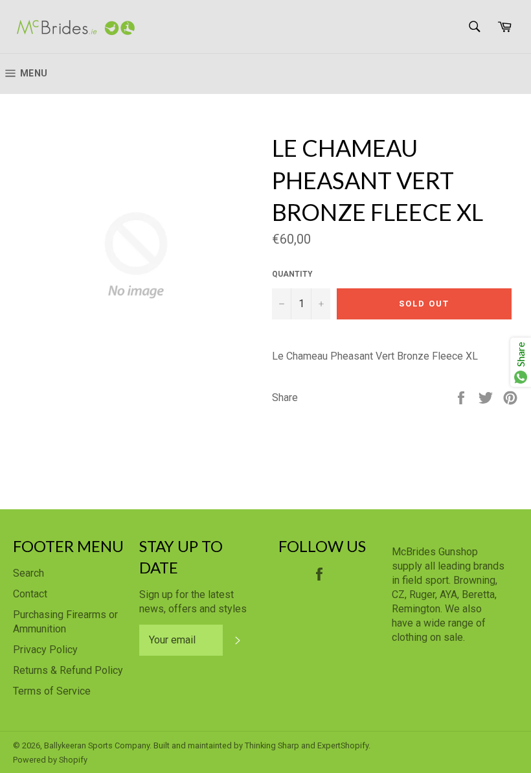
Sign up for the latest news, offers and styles (193, 601)
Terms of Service (52, 691)
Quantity (292, 274)
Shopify (73, 760)
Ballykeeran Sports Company (97, 745)
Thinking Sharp (272, 745)
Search (28, 573)
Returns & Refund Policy (68, 670)
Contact (30, 594)
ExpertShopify (342, 745)
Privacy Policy (45, 649)
